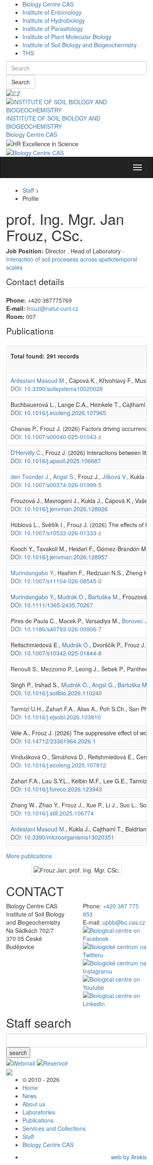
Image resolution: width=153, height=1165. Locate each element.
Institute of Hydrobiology (53, 20)
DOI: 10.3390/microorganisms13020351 (62, 837)
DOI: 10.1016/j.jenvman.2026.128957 (59, 557)
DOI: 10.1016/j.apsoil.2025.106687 (56, 461)
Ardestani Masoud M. (38, 380)
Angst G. (103, 685)
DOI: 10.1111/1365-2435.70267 (52, 605)
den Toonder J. (30, 477)
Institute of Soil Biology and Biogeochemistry (79, 45)
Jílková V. (114, 477)
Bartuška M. (103, 597)
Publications (37, 1120)
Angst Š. (64, 477)
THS (28, 53)
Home (30, 1088)
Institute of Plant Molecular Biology (66, 37)
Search (20, 82)
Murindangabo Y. (32, 573)
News (29, 1096)
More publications (29, 856)
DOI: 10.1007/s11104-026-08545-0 (56, 581)
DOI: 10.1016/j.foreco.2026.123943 (56, 789)
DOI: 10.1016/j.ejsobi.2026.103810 (56, 717)
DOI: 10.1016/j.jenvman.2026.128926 (59, 509)
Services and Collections (54, 1128)
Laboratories (38, 1112)
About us (33, 1104)
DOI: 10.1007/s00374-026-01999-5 (56, 485)
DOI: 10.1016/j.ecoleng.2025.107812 (58, 765)
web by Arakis (129, 1157)
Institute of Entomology (52, 12)
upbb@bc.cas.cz (123, 922)
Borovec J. (135, 621)
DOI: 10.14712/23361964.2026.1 (53, 741)
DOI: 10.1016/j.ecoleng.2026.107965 (58, 413)
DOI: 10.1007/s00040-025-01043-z (56, 437)
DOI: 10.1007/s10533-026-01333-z (56, 533)
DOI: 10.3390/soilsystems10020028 (57, 389)
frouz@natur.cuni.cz (52, 308)
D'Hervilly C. (26, 452)
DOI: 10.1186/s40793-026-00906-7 (56, 629)
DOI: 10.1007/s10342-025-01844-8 (56, 653)
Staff (28, 190)
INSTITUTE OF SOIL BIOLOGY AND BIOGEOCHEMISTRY (53, 122)
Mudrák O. (71, 597)
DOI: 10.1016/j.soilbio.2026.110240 (56, 693)
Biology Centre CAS (47, 4)
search (18, 1052)
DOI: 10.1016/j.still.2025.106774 (52, 813)
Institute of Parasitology (52, 28)
